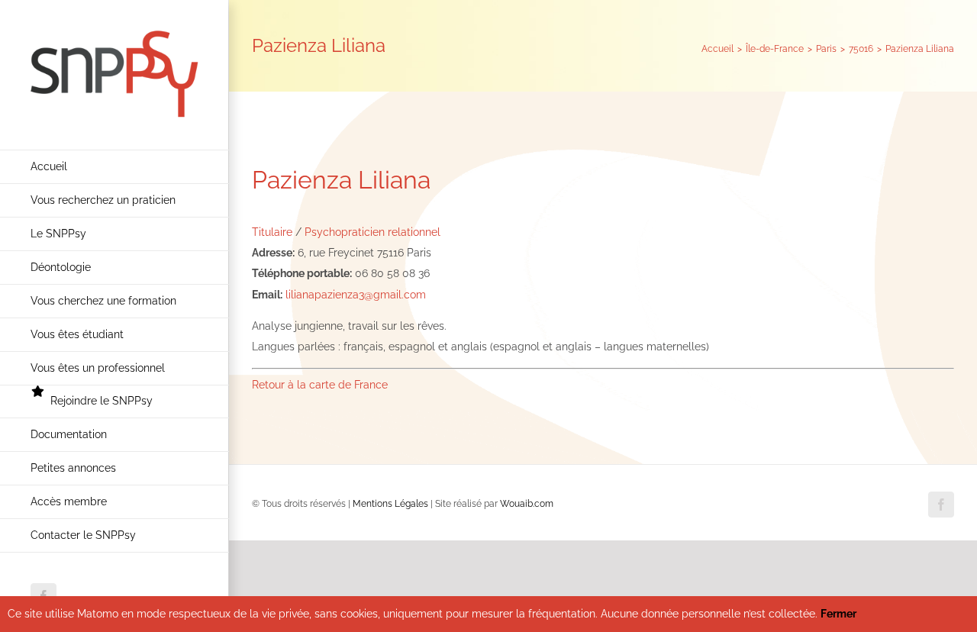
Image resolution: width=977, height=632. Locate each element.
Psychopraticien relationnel (372, 232)
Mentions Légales (390, 503)
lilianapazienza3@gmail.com (355, 295)
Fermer (838, 614)
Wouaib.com (526, 503)
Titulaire (272, 232)
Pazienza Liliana (341, 180)
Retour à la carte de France (320, 385)
